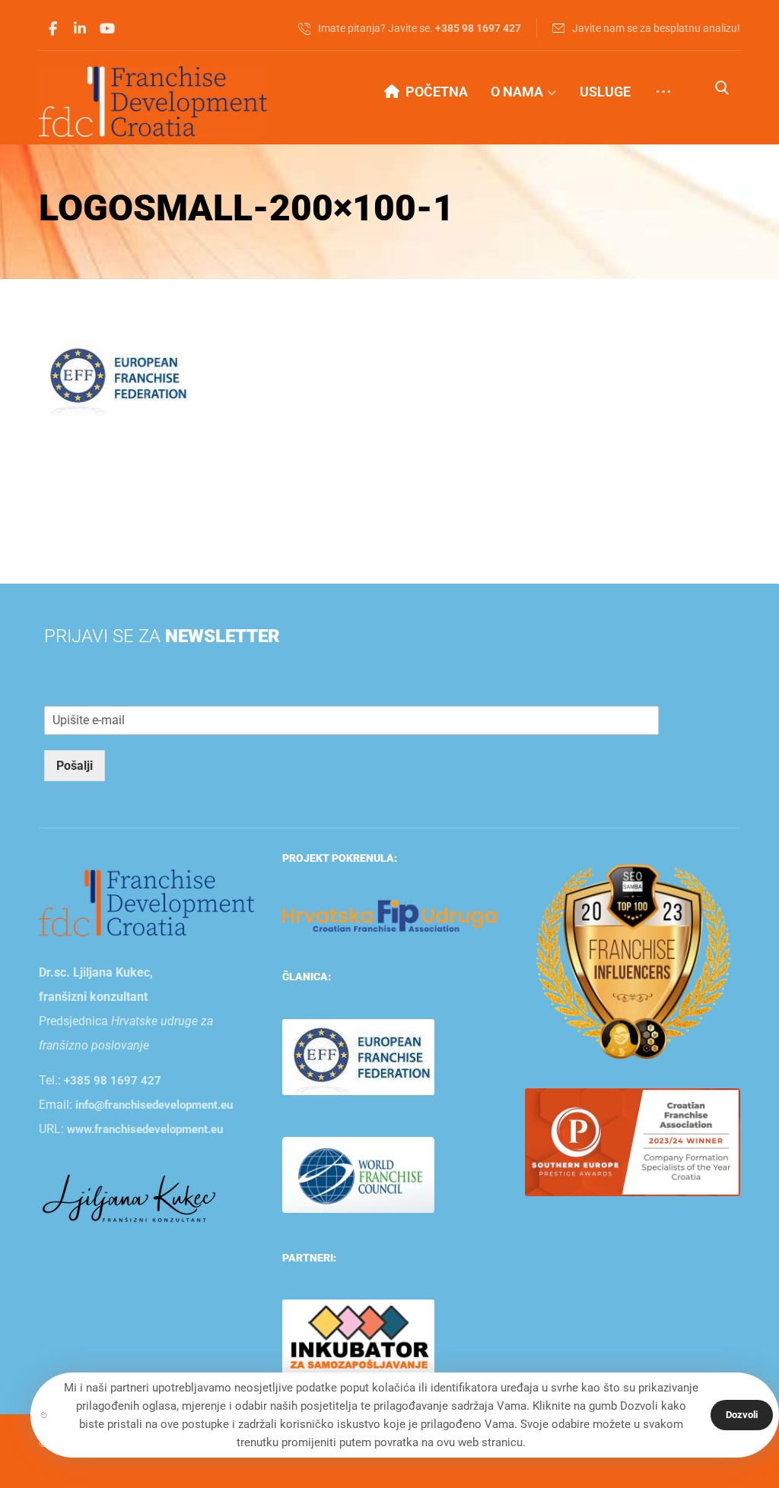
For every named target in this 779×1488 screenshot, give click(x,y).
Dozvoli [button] (742, 1414)
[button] (52, 29)
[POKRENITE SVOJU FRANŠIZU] (153, 101)
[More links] (663, 92)
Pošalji (74, 765)
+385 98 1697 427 (112, 1081)
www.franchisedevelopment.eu (145, 1129)
